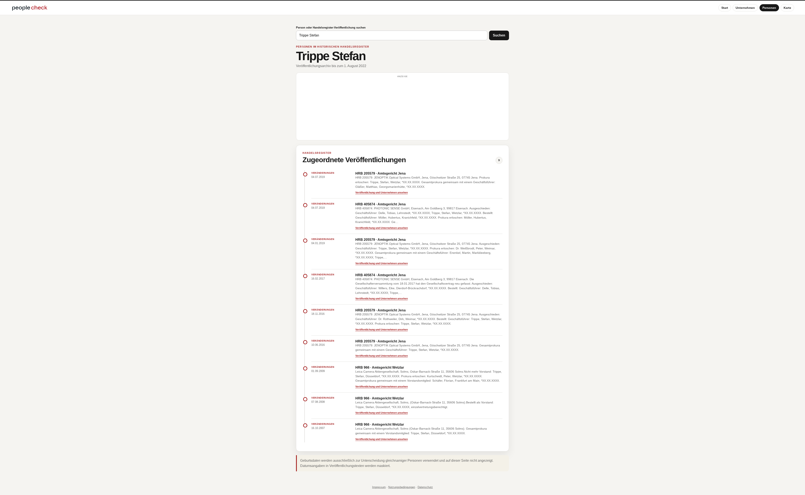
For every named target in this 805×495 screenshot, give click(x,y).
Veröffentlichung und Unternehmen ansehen (381, 192)
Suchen (499, 35)
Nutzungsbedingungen (401, 487)
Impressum (379, 487)
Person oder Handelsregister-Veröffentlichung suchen (331, 27)
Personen (769, 7)
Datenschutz (425, 487)
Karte (787, 7)
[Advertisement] (402, 108)
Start (724, 7)
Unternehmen (745, 7)
